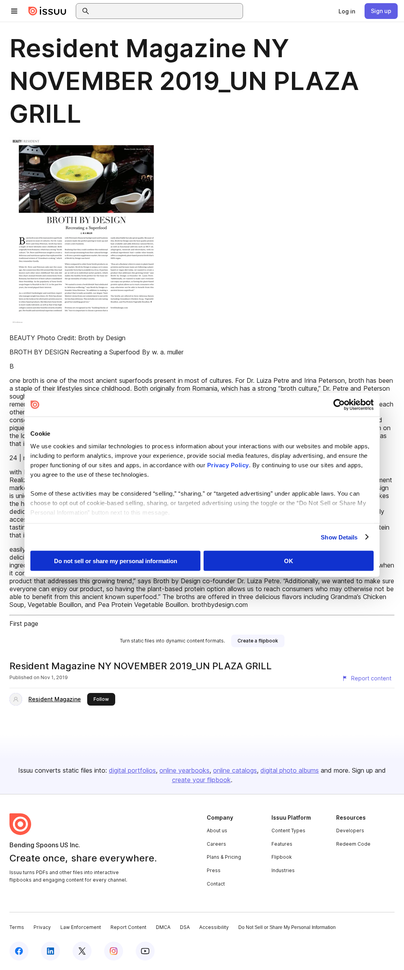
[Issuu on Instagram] (113, 951)
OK (288, 561)
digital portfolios (132, 770)
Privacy (42, 927)
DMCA (163, 927)
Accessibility (214, 927)
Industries (283, 870)
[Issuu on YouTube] (145, 951)
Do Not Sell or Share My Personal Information (287, 927)
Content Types (288, 830)
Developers (350, 830)
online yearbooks (184, 770)
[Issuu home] (47, 11)
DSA (185, 927)
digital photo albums (289, 770)
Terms (16, 927)
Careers (216, 844)
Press (214, 870)
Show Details (339, 537)
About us (217, 830)
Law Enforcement (80, 927)
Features (281, 844)
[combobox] (166, 11)
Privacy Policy (228, 464)
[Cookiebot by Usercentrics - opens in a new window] (339, 405)
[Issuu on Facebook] (18, 951)
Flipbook (281, 857)
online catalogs (235, 770)
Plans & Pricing (224, 857)
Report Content (128, 927)
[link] (346, 11)
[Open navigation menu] (14, 11)
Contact (216, 884)
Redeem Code (353, 844)
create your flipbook (201, 780)
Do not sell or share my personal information (115, 561)
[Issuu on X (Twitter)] (82, 951)
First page (23, 623)
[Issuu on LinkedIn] (50, 951)
